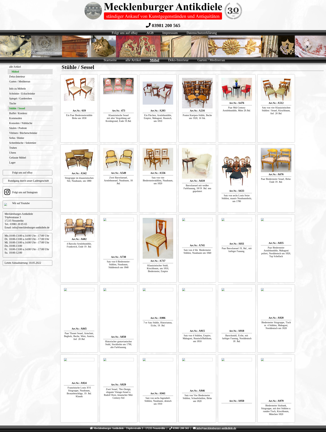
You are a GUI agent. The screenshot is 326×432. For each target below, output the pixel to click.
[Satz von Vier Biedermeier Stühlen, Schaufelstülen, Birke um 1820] (197, 373)
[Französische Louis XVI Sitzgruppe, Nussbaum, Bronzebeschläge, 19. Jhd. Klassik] (79, 369)
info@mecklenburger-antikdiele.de (30, 227)
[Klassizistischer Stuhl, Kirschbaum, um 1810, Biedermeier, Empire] (158, 238)
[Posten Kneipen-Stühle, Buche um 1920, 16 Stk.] (197, 93)
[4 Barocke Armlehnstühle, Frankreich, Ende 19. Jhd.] (79, 227)
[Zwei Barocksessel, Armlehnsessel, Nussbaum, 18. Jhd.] (118, 159)
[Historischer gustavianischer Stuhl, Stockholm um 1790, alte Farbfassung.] (118, 311)
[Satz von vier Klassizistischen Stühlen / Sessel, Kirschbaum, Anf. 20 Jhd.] (276, 89)
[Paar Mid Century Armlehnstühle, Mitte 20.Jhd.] (236, 89)
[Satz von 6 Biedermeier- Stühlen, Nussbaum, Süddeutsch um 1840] (118, 236)
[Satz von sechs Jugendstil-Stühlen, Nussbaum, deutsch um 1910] (158, 374)
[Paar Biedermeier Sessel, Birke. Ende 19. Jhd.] (276, 160)
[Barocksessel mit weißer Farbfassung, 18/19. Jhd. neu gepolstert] (197, 163)
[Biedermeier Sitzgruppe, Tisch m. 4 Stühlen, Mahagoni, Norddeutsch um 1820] (276, 302)
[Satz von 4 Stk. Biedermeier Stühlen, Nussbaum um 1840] (197, 230)
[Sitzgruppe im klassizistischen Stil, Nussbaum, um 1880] (79, 159)
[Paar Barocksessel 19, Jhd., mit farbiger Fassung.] (236, 229)
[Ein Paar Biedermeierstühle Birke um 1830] (79, 93)
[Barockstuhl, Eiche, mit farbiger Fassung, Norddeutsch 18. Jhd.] (236, 308)
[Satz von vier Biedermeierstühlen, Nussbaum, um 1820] (158, 159)
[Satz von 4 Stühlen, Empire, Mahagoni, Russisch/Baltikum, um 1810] (197, 308)
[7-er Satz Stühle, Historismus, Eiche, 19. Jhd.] (158, 302)
